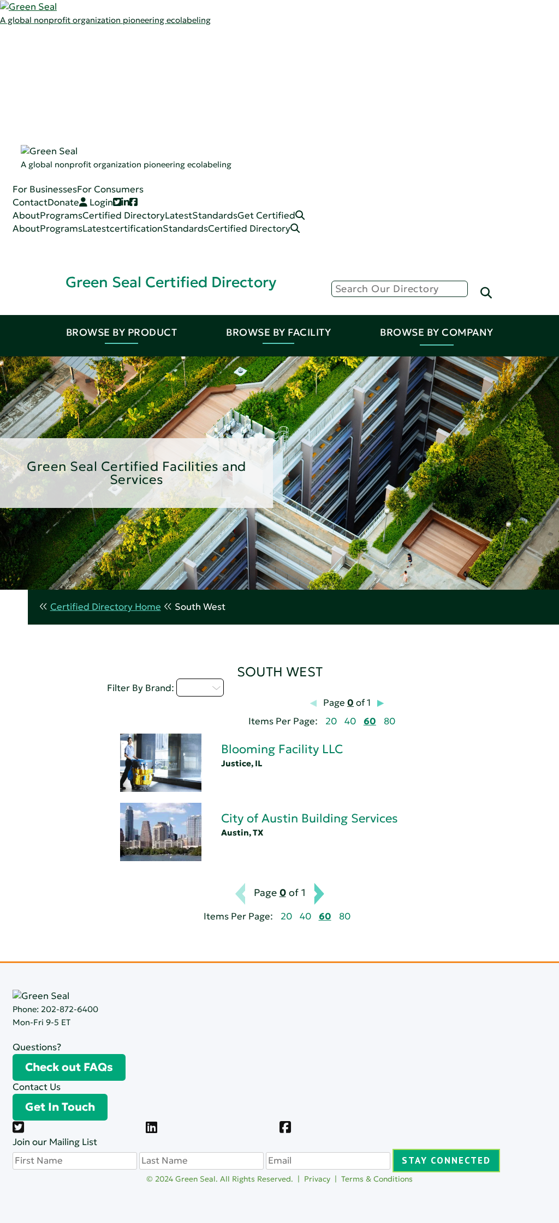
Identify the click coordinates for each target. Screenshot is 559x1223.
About (26, 215)
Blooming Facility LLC (282, 749)
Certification (112, 110)
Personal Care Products (136, 175)
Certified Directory (41, 137)
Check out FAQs (69, 1067)
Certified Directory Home (105, 607)
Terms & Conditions (377, 1179)
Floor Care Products (129, 189)
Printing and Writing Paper (142, 202)
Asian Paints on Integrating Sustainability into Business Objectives (175, 385)
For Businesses (45, 189)
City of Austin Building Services (309, 818)
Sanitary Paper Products (138, 149)
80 (389, 721)
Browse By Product (121, 332)
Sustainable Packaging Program (162, 450)
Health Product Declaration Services (172, 397)
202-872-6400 (69, 1009)
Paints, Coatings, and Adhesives (153, 136)
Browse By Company (436, 332)
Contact (30, 202)
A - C (194, 687)
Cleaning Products (125, 123)
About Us (70, 45)
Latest (63, 71)
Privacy (317, 1179)
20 (331, 721)
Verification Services (137, 410)
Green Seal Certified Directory (171, 282)
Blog (94, 84)
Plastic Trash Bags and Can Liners (156, 215)
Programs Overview (128, 71)
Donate (63, 202)
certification (136, 228)
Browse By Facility (278, 332)
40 (350, 721)
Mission (101, 58)
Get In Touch (60, 1107)
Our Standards (117, 97)
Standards (72, 84)
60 (370, 721)
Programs (71, 58)
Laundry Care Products (135, 162)
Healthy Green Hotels (358, 397)
